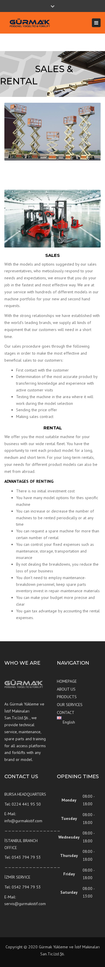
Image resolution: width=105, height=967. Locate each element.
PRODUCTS (67, 696)
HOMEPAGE (67, 681)
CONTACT (65, 712)
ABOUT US (66, 689)
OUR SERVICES (70, 704)
